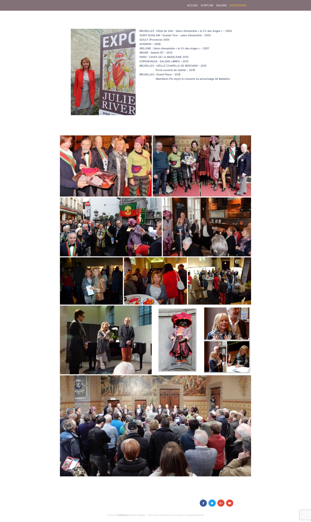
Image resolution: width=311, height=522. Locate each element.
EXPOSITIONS (237, 5)
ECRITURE (207, 5)
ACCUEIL (192, 5)
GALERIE (221, 5)
